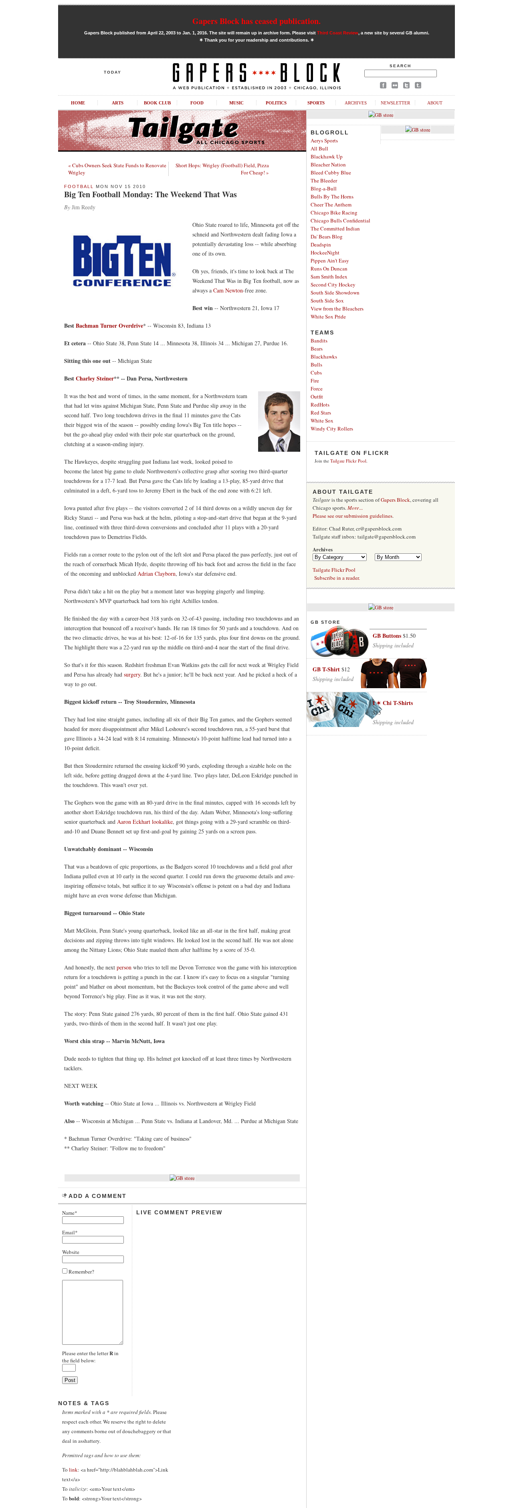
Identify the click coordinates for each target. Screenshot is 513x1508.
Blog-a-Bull (324, 188)
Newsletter (395, 102)
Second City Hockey (333, 284)
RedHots (320, 404)
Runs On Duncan (329, 268)
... (355, 507)
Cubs (316, 372)
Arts (117, 102)
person (124, 967)
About (434, 102)
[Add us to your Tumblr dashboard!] (418, 87)
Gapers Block (395, 499)
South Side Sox (327, 300)
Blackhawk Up (327, 156)
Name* (69, 1212)
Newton (234, 290)
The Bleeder (324, 180)
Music (236, 102)
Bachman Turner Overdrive (109, 325)
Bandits (319, 340)
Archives (356, 102)
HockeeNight (325, 252)
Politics (276, 102)
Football (79, 186)
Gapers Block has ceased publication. (256, 21)
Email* (70, 1232)
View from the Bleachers (337, 308)
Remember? (80, 1271)
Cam (218, 290)
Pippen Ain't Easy (330, 260)
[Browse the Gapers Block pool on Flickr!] (395, 87)
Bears (317, 348)
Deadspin (321, 244)
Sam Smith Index (329, 276)
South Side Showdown (335, 292)
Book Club (157, 102)
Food (197, 102)
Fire (315, 380)
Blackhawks (324, 356)
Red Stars (321, 412)
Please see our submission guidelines (352, 515)
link (73, 1469)
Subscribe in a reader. (337, 577)
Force (317, 388)
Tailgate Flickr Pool (348, 461)
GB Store (325, 622)
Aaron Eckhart (133, 821)
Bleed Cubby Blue (331, 172)
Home (78, 102)
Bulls (316, 364)
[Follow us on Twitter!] (406, 87)
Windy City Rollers (332, 428)
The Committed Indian (335, 228)
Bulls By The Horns (332, 196)
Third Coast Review (337, 32)
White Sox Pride (328, 316)
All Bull (319, 148)
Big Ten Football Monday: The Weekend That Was (150, 194)
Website (70, 1252)
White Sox (322, 420)
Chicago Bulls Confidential (340, 220)
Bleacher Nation (328, 164)
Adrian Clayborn (156, 573)
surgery (132, 674)
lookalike (162, 821)
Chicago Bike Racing (334, 212)
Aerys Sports (324, 140)
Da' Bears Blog (327, 236)
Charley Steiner (95, 378)
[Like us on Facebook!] (383, 87)
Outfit (317, 396)
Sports (316, 102)
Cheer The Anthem (331, 204)
